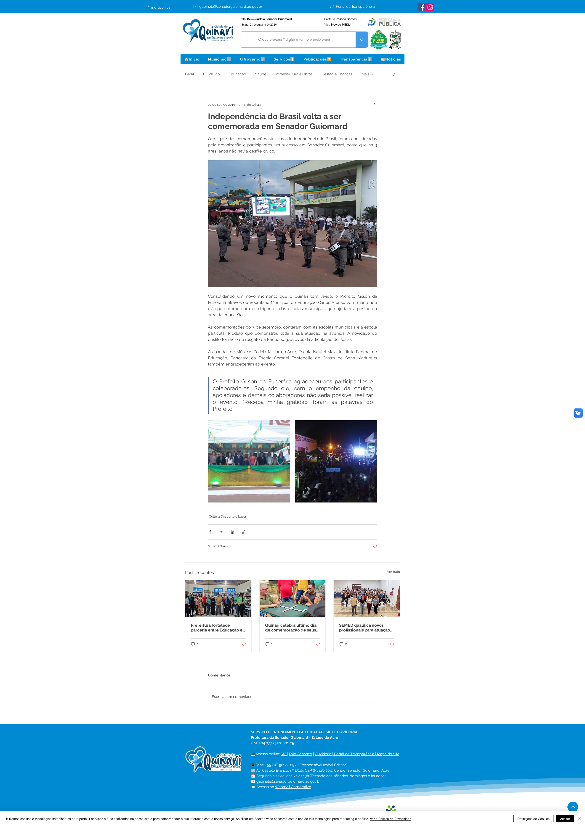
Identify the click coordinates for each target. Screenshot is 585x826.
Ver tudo (393, 571)
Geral (189, 74)
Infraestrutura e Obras (294, 74)
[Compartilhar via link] (244, 532)
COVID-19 (211, 74)
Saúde (260, 74)
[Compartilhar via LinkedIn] (232, 532)
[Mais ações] (374, 104)
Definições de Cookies (533, 818)
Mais (365, 74)
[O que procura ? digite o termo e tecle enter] (362, 39)
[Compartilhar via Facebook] (210, 532)
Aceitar (565, 818)
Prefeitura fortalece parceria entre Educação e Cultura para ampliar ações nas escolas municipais (217, 627)
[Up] (572, 807)
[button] (220, 59)
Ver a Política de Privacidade (390, 818)
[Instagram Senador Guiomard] (430, 7)
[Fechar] (579, 818)
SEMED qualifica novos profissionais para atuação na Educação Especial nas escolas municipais (364, 627)
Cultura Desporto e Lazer (227, 516)
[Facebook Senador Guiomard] (421, 7)
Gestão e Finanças (337, 74)
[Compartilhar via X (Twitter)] (221, 532)
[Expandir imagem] (249, 461)
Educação (237, 74)
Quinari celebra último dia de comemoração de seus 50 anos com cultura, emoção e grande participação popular (290, 627)
